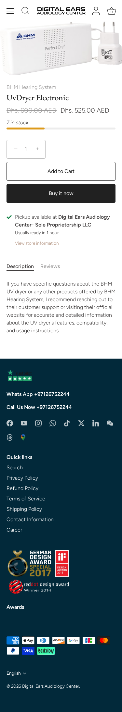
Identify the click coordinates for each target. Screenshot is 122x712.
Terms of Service (26, 499)
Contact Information (30, 519)
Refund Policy (22, 488)
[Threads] (10, 437)
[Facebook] (10, 423)
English (14, 673)
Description (20, 266)
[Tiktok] (67, 423)
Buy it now (61, 193)
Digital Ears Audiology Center (50, 686)
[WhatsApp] (52, 423)
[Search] (25, 12)
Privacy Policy (22, 478)
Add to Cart (61, 171)
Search (15, 467)
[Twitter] (81, 423)
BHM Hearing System (31, 87)
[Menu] (10, 11)
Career (14, 530)
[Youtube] (24, 423)
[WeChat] (110, 423)
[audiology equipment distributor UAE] (23, 437)
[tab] (23, 266)
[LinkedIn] (95, 423)
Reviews (50, 266)
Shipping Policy (24, 509)
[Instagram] (38, 423)
